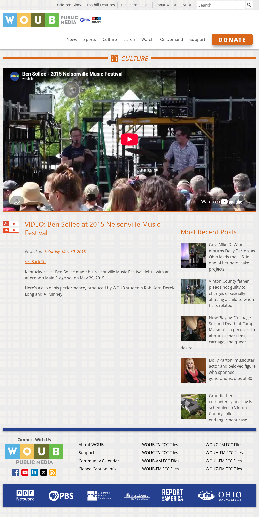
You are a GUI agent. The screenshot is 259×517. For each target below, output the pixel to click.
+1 (6, 223)
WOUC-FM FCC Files (224, 444)
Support (197, 39)
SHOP (187, 4)
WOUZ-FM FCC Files (224, 469)
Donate (232, 39)
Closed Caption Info (97, 469)
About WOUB (166, 4)
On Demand (171, 39)
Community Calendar (99, 461)
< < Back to (35, 261)
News (72, 39)
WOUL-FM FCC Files (224, 461)
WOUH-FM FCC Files (224, 453)
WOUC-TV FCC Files (160, 453)
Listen (129, 39)
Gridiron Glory (69, 4)
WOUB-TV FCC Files (160, 444)
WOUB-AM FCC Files (160, 461)
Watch (147, 39)
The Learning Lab (135, 4)
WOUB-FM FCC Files (160, 469)
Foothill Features (101, 4)
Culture (110, 39)
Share (6, 230)
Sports (89, 39)
